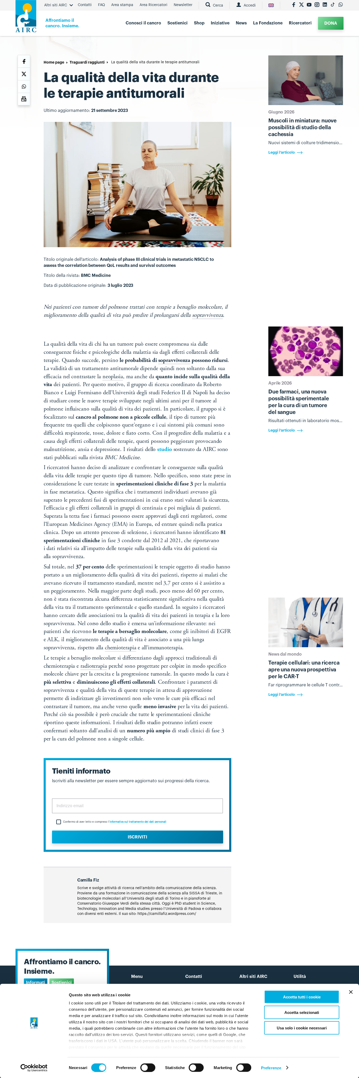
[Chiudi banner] (351, 992)
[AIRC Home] (26, 18)
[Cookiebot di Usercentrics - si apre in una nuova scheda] (34, 1068)
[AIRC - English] (271, 5)
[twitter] (301, 5)
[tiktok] (333, 5)
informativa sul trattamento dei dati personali (138, 822)
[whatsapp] (340, 5)
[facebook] (293, 5)
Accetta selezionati (301, 1012)
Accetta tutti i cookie (302, 997)
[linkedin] (325, 5)
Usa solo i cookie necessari (302, 1027)
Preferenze (271, 1067)
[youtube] (309, 5)
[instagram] (317, 5)
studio (164, 450)
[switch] (147, 1067)
